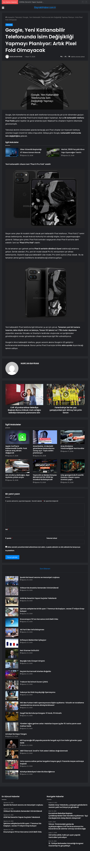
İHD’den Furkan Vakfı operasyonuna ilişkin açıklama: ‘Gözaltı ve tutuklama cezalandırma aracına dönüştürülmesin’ (52, 704)
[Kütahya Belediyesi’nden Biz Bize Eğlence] (11, 774)
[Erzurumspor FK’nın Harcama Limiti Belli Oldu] (11, 622)
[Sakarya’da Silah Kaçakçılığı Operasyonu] (11, 695)
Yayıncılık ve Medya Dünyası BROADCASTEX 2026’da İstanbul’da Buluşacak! (45, 477)
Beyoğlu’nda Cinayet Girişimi (32, 661)
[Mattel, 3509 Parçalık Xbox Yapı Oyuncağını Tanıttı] (53, 152)
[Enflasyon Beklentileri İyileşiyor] (11, 643)
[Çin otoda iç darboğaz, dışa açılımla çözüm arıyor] (17, 466)
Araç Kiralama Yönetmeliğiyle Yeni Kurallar (72, 447)
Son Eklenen (45, 568)
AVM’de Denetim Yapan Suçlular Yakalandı (34, 2)
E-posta (8, 538)
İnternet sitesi (52, 538)
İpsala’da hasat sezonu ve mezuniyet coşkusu (40, 577)
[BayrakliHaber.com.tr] (45, 7)
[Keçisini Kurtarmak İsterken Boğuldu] (11, 674)
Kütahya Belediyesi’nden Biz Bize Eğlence (37, 771)
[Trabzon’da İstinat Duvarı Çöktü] (11, 685)
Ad (7, 529)
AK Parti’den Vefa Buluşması (32, 629)
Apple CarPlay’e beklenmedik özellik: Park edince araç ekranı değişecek (16, 449)
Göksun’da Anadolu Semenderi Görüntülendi (39, 588)
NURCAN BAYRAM (16, 57)
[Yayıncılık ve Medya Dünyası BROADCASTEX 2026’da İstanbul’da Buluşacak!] (45, 466)
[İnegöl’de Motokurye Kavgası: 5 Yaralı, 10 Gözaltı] (11, 716)
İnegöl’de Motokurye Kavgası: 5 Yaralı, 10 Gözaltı (41, 713)
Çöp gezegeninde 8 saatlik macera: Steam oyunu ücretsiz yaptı (72, 477)
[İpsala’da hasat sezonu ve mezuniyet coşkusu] (11, 580)
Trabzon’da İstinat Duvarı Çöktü (34, 682)
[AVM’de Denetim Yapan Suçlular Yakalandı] (11, 601)
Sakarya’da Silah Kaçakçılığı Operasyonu (37, 692)
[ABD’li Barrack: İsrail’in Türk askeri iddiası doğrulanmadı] (11, 754)
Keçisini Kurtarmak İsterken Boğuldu (35, 671)
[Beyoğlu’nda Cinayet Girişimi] (11, 664)
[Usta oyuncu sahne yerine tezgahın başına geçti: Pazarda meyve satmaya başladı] (11, 764)
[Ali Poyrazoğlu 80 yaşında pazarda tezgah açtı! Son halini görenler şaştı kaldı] (11, 743)
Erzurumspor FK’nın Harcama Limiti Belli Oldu (39, 619)
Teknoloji (18, 17)
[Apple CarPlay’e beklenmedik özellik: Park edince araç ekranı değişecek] (17, 437)
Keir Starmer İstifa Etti (29, 650)
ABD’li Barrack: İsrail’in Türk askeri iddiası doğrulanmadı (44, 751)
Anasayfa (10, 17)
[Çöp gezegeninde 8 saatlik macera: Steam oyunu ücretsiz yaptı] (73, 466)
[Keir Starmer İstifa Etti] (11, 653)
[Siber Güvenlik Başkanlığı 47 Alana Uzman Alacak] (12, 152)
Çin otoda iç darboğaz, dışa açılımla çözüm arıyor (17, 476)
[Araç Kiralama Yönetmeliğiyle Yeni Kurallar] (73, 437)
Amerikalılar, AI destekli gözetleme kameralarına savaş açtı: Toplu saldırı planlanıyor (43, 449)
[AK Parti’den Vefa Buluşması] (11, 632)
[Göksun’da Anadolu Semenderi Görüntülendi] (11, 591)
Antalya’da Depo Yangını (16, 734)
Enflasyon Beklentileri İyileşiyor (33, 640)
